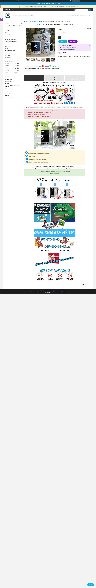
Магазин (68, 15)
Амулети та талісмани (10, 50)
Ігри (6, 28)
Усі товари (28, 21)
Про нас (89, 15)
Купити (62, 41)
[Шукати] (89, 10)
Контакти (74, 15)
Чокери (6, 48)
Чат (91, 584)
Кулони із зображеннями (11, 41)
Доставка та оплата (82, 15)
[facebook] (82, 284)
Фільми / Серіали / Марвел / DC (12, 25)
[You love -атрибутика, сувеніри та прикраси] (8, 15)
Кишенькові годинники (10, 39)
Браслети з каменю (9, 43)
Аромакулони (8, 57)
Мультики (7, 30)
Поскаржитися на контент (51, 291)
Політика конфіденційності (61, 291)
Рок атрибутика (35, 21)
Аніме (6, 32)
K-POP (6, 37)
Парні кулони (8, 55)
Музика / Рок (8, 34)
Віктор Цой (41, 21)
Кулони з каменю (9, 46)
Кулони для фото (9, 52)
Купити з (70, 41)
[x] (83, 284)
